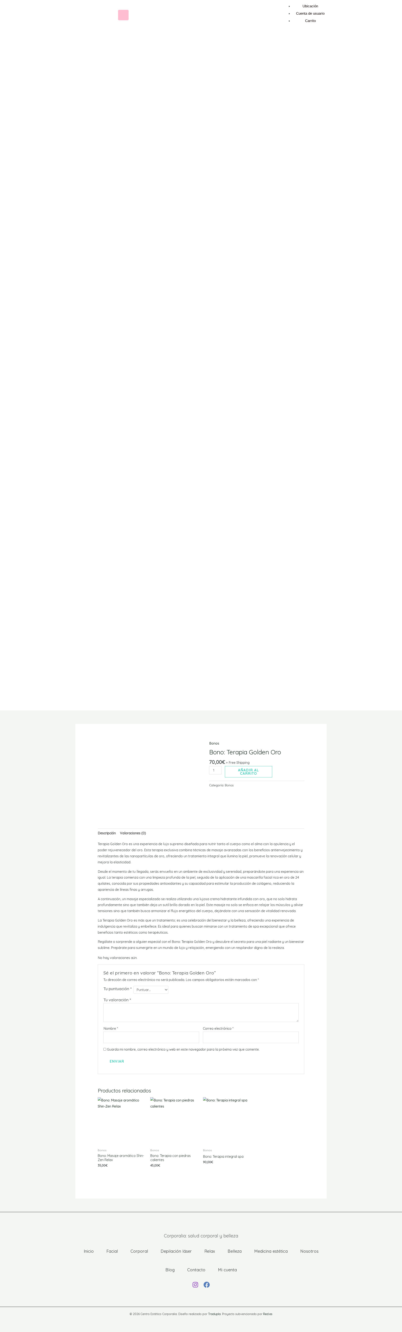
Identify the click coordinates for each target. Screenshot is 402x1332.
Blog (170, 1269)
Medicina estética (271, 1251)
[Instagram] (195, 1285)
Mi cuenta (227, 1269)
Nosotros (309, 1251)
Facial (112, 1251)
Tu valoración (117, 999)
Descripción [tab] (107, 833)
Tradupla (214, 1314)
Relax (209, 1251)
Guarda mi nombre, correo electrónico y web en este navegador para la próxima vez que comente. (183, 1049)
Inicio (89, 1251)
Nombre (110, 1028)
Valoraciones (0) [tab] (133, 833)
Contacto (196, 1269)
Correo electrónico (218, 1028)
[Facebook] (207, 1285)
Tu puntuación (117, 988)
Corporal (139, 1251)
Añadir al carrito (248, 772)
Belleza (235, 1251)
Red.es (267, 1314)
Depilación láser (176, 1251)
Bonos (214, 743)
